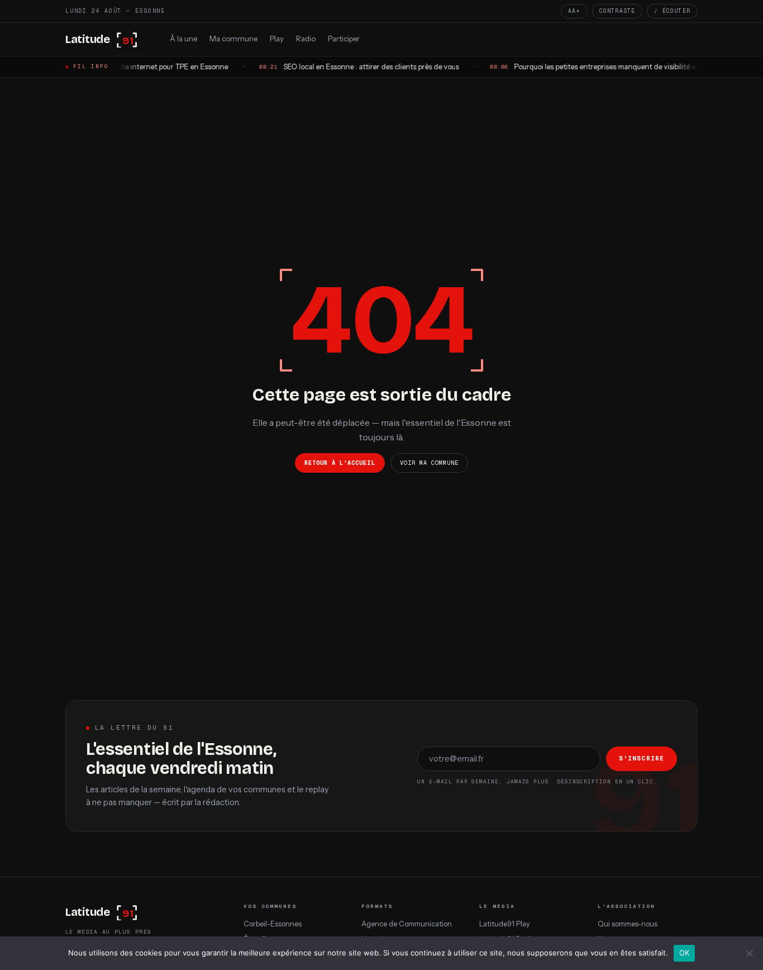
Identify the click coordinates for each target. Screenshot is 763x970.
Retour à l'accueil (339, 463)
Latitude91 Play (504, 924)
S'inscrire (641, 758)
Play (277, 38)
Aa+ (574, 11)
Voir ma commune (429, 463)
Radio (306, 38)
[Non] (749, 953)
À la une (183, 38)
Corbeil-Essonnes (273, 924)
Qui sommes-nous (627, 924)
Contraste (617, 11)
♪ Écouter (672, 11)
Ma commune (233, 38)
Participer (344, 38)
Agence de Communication (406, 924)
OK (684, 952)
